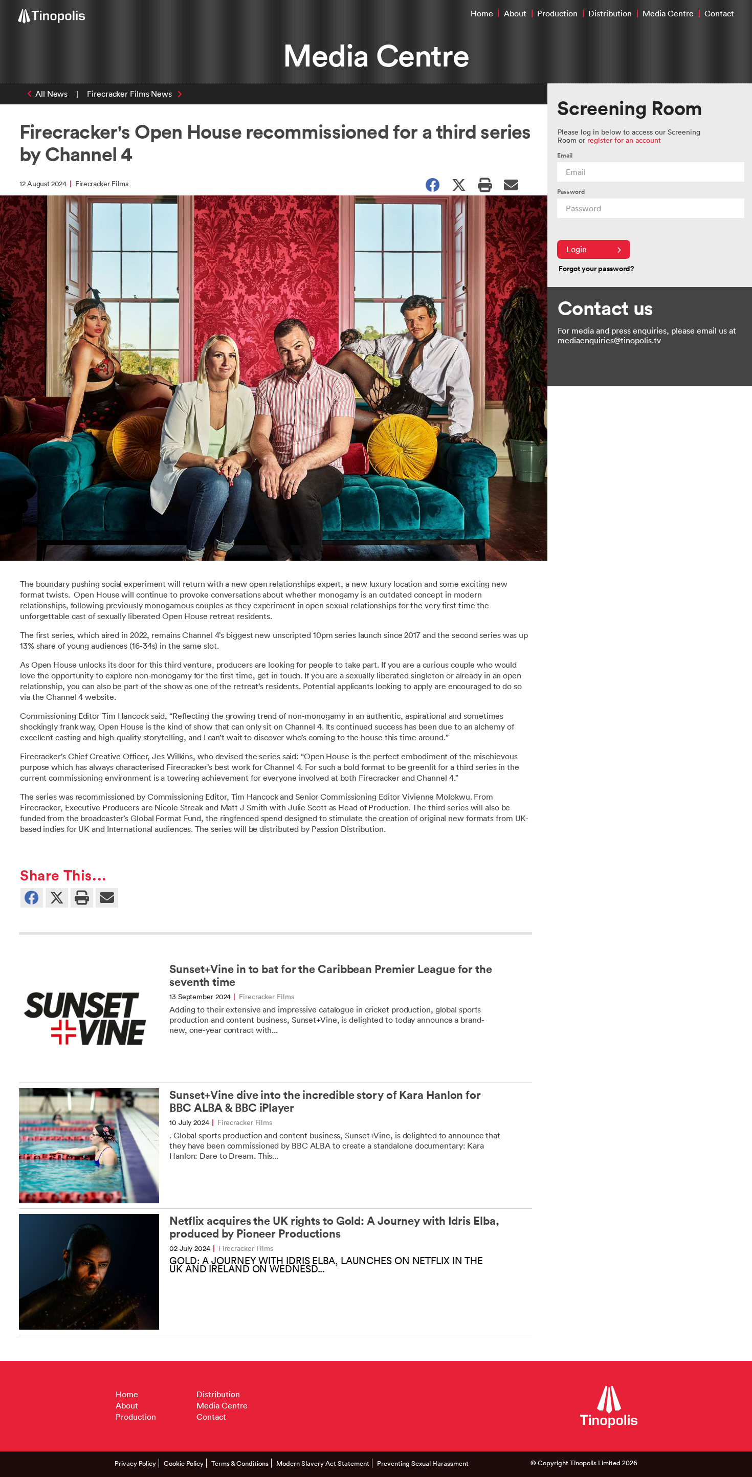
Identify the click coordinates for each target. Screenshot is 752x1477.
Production (557, 13)
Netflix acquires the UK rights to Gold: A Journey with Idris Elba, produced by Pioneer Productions (334, 1227)
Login (576, 249)
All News (51, 94)
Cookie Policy (184, 1463)
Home (482, 13)
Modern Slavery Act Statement (322, 1463)
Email (564, 155)
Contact (719, 13)
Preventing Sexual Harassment (423, 1463)
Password (571, 191)
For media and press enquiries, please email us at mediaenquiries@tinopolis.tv (647, 335)
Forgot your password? (596, 268)
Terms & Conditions (240, 1463)
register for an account (624, 140)
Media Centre (668, 13)
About (515, 13)
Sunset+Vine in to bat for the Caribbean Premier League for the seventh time (330, 975)
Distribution (610, 13)
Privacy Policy (135, 1463)
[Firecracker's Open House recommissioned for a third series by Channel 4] (511, 184)
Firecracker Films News (129, 94)
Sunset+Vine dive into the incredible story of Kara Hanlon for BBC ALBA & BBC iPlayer (325, 1101)
